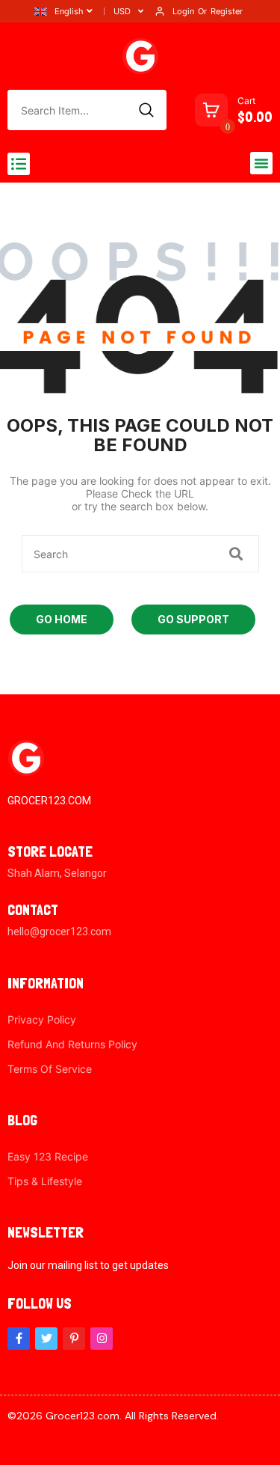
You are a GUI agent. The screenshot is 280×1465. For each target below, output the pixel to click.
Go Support (193, 619)
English (69, 11)
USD (122, 11)
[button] (18, 164)
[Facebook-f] (18, 1338)
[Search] (146, 110)
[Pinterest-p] (74, 1338)
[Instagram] (101, 1338)
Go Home (61, 619)
